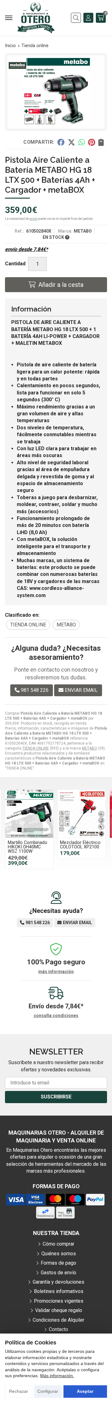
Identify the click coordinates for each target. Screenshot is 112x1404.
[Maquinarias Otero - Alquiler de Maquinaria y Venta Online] (36, 17)
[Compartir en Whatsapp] (81, 142)
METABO (89, 748)
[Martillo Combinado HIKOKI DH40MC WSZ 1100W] (29, 814)
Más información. (57, 1375)
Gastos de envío (58, 1273)
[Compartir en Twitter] (71, 142)
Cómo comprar (58, 1244)
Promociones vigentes (58, 1301)
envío (33, 218)
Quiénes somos (58, 1254)
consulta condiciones (56, 1015)
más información (56, 971)
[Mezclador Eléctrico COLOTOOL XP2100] (81, 814)
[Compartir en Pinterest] (91, 142)
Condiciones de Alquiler (58, 1320)
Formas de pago (58, 1263)
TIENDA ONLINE (35, 748)
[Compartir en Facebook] (60, 142)
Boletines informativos (58, 1291)
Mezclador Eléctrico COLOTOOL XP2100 (80, 845)
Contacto (58, 1329)
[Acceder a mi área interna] (88, 18)
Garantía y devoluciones (58, 1282)
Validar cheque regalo (58, 1310)
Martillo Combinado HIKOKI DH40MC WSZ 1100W (27, 847)
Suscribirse (56, 1097)
